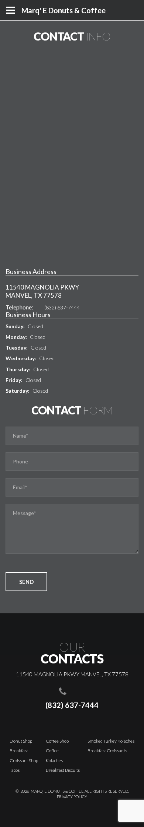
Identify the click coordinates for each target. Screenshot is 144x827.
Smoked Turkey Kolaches (111, 741)
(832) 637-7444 (62, 307)
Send (26, 581)
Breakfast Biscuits (63, 770)
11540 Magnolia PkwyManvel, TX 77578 (42, 291)
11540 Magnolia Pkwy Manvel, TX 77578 (72, 674)
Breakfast (19, 750)
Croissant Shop (24, 760)
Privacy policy (72, 796)
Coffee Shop (57, 741)
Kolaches (54, 760)
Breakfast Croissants (107, 750)
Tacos (15, 770)
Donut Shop (21, 741)
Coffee (52, 750)
